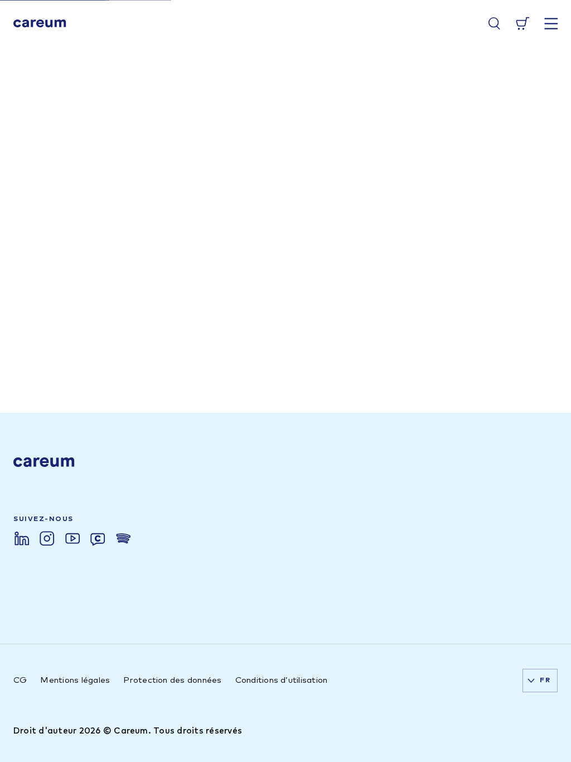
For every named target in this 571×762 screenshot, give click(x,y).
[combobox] (540, 680)
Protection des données (172, 680)
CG (20, 680)
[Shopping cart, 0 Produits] (523, 23)
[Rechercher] (494, 23)
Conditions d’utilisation (281, 680)
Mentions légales (75, 680)
